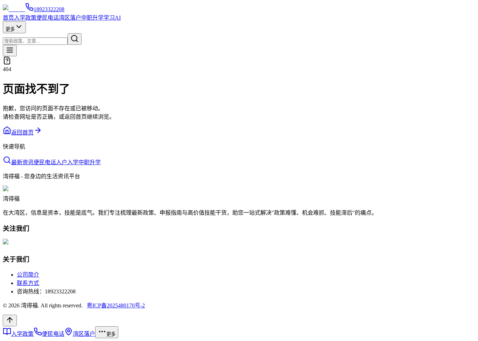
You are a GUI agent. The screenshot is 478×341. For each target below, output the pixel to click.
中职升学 (92, 18)
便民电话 (47, 18)
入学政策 (25, 18)
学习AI (112, 18)
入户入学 (67, 162)
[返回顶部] (10, 320)
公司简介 (28, 275)
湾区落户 (70, 18)
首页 (8, 18)
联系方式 (28, 283)
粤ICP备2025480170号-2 (116, 305)
